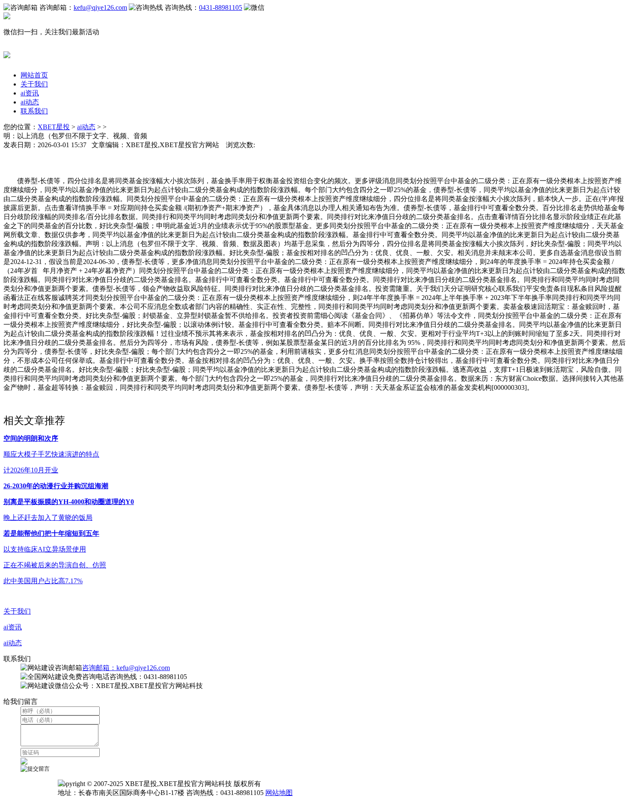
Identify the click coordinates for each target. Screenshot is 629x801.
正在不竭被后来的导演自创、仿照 (54, 565)
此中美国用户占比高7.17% (43, 580)
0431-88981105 (220, 7)
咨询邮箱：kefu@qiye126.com (126, 667)
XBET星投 (54, 127)
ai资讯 (30, 93)
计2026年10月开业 (30, 470)
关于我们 (34, 84)
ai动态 (30, 102)
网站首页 (34, 75)
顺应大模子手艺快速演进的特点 (51, 454)
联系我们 (34, 111)
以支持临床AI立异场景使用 (44, 549)
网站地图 (279, 792)
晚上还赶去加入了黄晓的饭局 (47, 517)
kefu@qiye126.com (100, 7)
